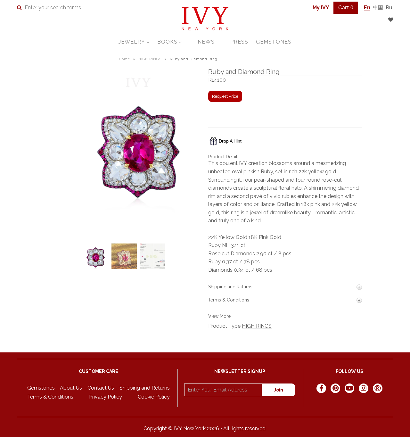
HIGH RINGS (149, 59)
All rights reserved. (244, 428)
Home (124, 59)
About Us (71, 388)
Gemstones (41, 388)
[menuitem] (134, 41)
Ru (389, 7)
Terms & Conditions (50, 397)
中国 (378, 7)
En (367, 7)
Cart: (345, 7)
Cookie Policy (154, 397)
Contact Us (100, 388)
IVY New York (190, 428)
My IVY (321, 7)
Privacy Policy (105, 397)
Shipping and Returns (144, 388)
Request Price (225, 96)
